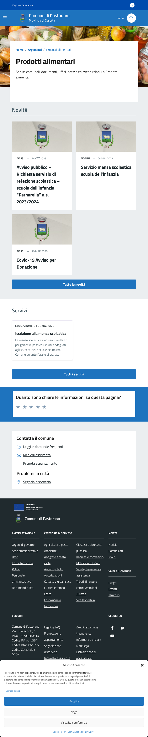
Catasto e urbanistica (57, 581)
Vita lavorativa (85, 600)
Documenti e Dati (23, 587)
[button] (142, 665)
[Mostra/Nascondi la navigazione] (4, 17)
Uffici (15, 557)
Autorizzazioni (53, 575)
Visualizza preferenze (74, 722)
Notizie (112, 544)
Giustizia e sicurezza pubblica (89, 547)
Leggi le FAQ (52, 627)
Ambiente (50, 550)
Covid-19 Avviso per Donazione (36, 263)
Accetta (74, 701)
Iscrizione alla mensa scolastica (40, 333)
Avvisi (112, 557)
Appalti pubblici (53, 569)
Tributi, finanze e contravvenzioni (86, 584)
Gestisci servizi (13, 691)
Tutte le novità (74, 284)
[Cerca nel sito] (131, 18)
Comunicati (115, 550)
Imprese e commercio (89, 557)
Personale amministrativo (21, 578)
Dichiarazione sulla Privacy (80, 732)
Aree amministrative (25, 550)
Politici (16, 569)
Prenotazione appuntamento (53, 636)
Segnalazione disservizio (52, 648)
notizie (85, 158)
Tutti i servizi (74, 374)
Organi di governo (23, 544)
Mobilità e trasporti (88, 563)
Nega (74, 712)
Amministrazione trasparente (87, 630)
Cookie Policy (59, 732)
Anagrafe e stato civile (55, 560)
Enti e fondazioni (22, 563)
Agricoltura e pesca (56, 544)
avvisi (20, 158)
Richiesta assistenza (57, 658)
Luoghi (112, 582)
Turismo (81, 593)
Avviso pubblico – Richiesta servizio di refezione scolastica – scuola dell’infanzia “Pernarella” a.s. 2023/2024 (38, 184)
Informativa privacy (88, 639)
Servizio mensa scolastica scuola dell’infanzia (106, 170)
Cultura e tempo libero (54, 590)
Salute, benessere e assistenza (88, 572)
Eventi (112, 588)
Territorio (113, 595)
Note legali (83, 645)
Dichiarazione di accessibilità (86, 655)
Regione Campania (22, 5)
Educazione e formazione (34, 326)
